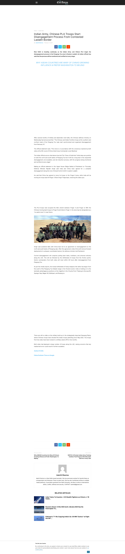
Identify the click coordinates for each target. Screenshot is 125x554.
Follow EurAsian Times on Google (44, 355)
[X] (60, 46)
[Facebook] (56, 46)
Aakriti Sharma (39, 42)
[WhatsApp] (64, 46)
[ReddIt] (68, 46)
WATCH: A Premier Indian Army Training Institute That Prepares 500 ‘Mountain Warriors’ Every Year (79, 456)
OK (88, 551)
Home (35, 30)
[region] (62, 18)
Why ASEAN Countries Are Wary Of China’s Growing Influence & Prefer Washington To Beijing (46, 456)
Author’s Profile (38, 351)
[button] (36, 2)
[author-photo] (62, 473)
